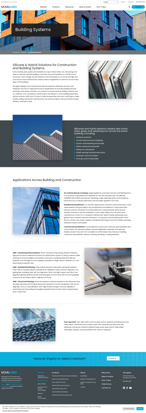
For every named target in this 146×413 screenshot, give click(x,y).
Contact (138, 7)
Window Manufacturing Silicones (62, 395)
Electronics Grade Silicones (60, 379)
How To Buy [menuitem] (101, 7)
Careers (131, 2)
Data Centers (42, 384)
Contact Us (112, 358)
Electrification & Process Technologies (42, 388)
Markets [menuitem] (43, 7)
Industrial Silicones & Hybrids (61, 385)
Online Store (106, 384)
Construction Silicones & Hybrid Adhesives (65, 376)
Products (55, 373)
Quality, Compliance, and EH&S (88, 383)
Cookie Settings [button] (129, 409)
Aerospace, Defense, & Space (43, 376)
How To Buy (106, 380)
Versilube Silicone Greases (60, 392)
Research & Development (88, 379)
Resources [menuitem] (69, 7)
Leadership (83, 376)
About (123, 2)
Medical (40, 393)
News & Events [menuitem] (85, 7)
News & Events (107, 376)
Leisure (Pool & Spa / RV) (59, 388)
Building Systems (43, 380)
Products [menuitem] (56, 7)
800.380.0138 (140, 2)
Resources (106, 373)
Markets (41, 373)
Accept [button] (140, 409)
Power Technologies (42, 397)
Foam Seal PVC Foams (59, 382)
